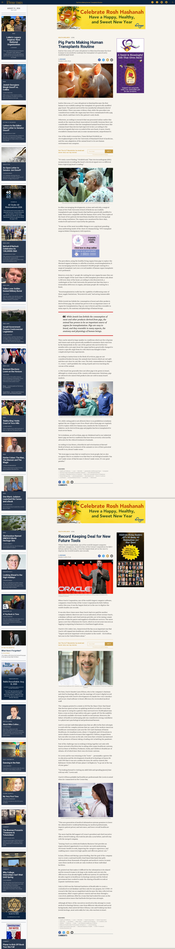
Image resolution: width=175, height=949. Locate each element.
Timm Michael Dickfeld (94, 472)
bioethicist (85, 477)
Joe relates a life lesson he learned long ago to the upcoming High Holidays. (13, 656)
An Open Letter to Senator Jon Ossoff (12, 169)
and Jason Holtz (14, 688)
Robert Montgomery (65, 476)
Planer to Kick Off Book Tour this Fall (13, 945)
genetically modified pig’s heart (92, 471)
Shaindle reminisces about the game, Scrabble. (13, 801)
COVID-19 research (99, 926)
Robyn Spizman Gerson (10, 465)
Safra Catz (62, 921)
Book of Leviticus (100, 476)
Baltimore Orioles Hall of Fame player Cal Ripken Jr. (73, 924)
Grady (74, 923)
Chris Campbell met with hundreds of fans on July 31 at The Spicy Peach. (13, 429)
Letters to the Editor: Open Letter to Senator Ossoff (13, 127)
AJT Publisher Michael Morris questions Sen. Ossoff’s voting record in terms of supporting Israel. (13, 177)
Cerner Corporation (101, 920)
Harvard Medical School (74, 477)
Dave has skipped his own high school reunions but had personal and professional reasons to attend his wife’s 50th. (13, 621)
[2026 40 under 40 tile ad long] (130, 586)
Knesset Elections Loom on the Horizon (12, 370)
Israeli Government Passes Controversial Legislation (13, 329)
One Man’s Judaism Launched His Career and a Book (12, 499)
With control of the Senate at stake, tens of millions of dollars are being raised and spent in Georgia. (12, 96)
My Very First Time (11, 796)
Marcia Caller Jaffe (9, 838)
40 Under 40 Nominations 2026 (13, 205)
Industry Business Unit (65, 928)
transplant (105, 471)
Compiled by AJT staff (9, 133)
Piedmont (68, 923)
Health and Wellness (65, 471)
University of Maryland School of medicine (71, 474)
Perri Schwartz (8, 543)
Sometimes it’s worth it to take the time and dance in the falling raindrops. (13, 768)
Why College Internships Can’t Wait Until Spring (13, 874)
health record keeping (89, 921)
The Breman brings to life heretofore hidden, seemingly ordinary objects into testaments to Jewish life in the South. (13, 842)
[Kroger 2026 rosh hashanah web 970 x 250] (101, 28)
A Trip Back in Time (11, 614)
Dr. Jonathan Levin (102, 921)
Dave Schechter (8, 92)
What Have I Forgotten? (11, 651)
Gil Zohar (6, 294)
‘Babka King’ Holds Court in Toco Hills (11, 422)
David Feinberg (92, 924)
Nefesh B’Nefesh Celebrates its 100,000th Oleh (11, 248)
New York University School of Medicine (94, 474)
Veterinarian (93, 477)
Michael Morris (8, 173)
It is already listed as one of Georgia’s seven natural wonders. (13, 546)
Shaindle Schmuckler (9, 798)
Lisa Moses (63, 477)
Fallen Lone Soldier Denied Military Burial (12, 289)
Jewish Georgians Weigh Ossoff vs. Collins (11, 87)
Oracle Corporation (89, 920)
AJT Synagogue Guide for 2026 (13, 913)
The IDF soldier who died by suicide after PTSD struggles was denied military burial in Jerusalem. (13, 297)
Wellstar (62, 923)
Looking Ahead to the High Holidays (12, 576)
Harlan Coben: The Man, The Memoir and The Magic (13, 460)
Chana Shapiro (8, 426)
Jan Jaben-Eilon (8, 334)
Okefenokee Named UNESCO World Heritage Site (12, 538)
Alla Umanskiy (7, 765)
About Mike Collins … (11, 724)
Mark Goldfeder (19, 687)
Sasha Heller (7, 726)
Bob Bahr (63, 59)
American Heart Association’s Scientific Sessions (72, 472)
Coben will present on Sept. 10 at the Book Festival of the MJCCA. (13, 468)
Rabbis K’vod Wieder (10, 687)
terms (106, 154)
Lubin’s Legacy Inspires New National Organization (13, 41)
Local (74, 471)
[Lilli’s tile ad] (85, 257)
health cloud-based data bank (67, 926)
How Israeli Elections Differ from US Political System (13, 392)
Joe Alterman (6, 653)
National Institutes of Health (85, 926)
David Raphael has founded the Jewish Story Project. (13, 507)
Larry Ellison (70, 921)
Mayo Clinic (79, 921)
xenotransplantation (77, 476)
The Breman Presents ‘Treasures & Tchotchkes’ (13, 832)
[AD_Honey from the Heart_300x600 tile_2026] (130, 92)
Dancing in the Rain (11, 763)
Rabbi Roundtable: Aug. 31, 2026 (13, 682)
